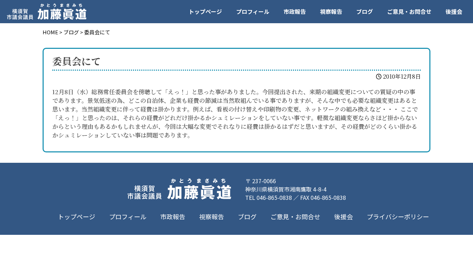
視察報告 (331, 11)
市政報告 (295, 11)
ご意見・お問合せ (409, 11)
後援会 (454, 11)
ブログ (364, 11)
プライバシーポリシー (398, 216)
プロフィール (252, 11)
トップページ (205, 11)
